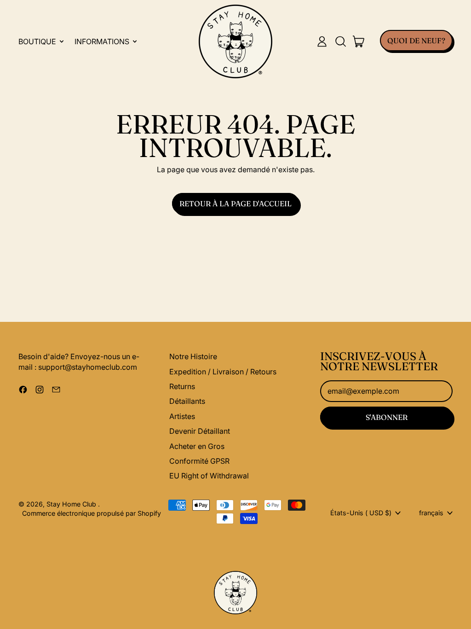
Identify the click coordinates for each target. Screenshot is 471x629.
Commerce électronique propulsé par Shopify (91, 513)
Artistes (182, 416)
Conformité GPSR (199, 461)
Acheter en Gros (196, 446)
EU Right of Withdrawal (209, 475)
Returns (182, 386)
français (431, 513)
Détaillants (187, 401)
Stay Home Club (72, 504)
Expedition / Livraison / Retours (222, 371)
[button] (340, 41)
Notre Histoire (193, 356)
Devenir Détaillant (199, 431)
